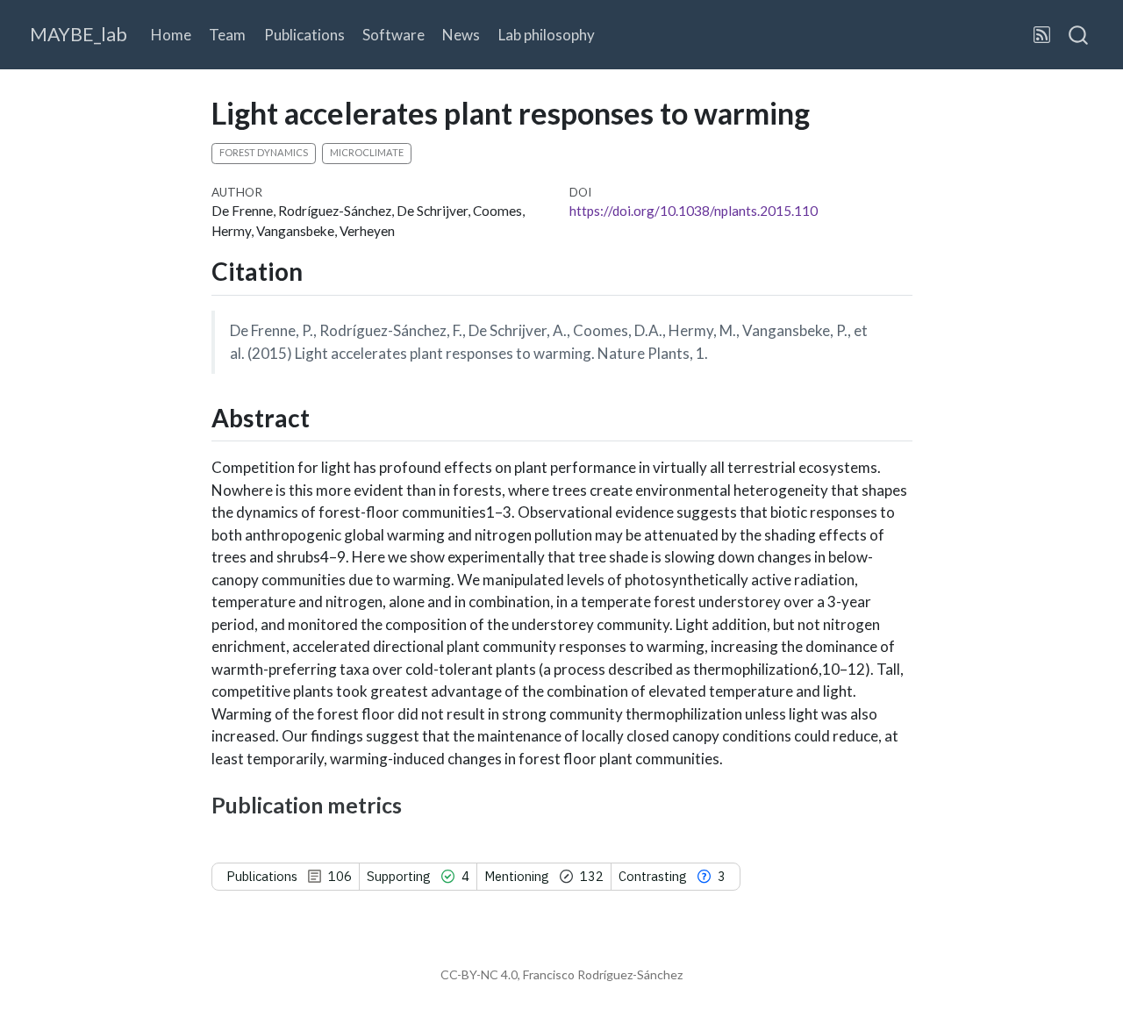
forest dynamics (263, 152)
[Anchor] (320, 270)
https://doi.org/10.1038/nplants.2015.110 (693, 210)
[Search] (1078, 35)
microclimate (367, 152)
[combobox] (1079, 35)
